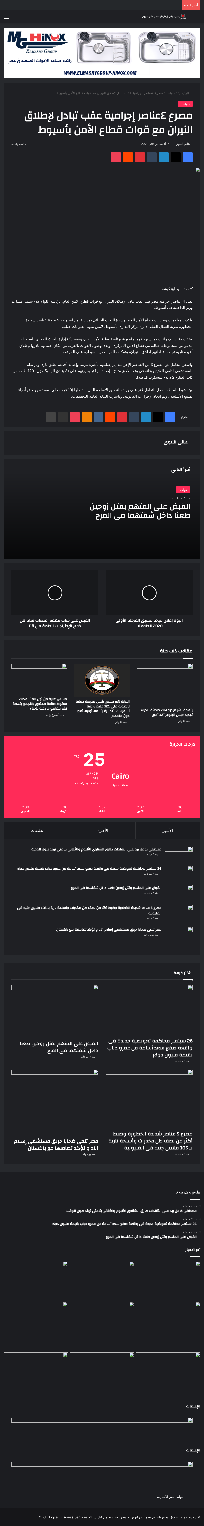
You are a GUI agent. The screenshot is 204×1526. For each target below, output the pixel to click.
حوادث (170, 93)
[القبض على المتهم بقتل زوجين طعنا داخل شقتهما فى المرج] (179, 893)
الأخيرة (103, 830)
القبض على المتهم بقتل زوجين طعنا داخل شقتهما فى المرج (140, 510)
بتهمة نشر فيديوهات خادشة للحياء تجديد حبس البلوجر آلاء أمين (167, 712)
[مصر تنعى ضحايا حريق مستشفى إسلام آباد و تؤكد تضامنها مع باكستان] (179, 937)
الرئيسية (184, 93)
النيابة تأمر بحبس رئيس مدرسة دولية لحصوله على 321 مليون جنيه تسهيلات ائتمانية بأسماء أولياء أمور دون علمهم (103, 708)
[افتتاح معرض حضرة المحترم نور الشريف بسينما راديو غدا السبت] (168, 1373)
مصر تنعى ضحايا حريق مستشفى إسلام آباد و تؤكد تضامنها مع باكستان (108, 929)
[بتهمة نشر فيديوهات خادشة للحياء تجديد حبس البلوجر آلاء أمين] (165, 684)
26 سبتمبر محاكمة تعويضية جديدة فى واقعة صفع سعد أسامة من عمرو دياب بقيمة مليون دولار (89, 868)
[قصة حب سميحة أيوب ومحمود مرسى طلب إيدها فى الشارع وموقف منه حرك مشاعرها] (36, 1320)
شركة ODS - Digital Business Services (67, 1517)
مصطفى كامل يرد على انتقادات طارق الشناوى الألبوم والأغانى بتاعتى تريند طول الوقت (96, 849)
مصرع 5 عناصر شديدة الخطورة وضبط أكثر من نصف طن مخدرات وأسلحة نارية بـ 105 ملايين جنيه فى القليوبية (89, 910)
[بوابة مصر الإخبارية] (164, 17)
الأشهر (168, 830)
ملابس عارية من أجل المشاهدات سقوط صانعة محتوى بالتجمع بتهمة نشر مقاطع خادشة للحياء (40, 704)
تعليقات (37, 830)
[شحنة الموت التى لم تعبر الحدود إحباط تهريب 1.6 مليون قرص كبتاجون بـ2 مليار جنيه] (102, 1370)
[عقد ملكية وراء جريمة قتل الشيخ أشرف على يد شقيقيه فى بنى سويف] (36, 1370)
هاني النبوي (183, 144)
